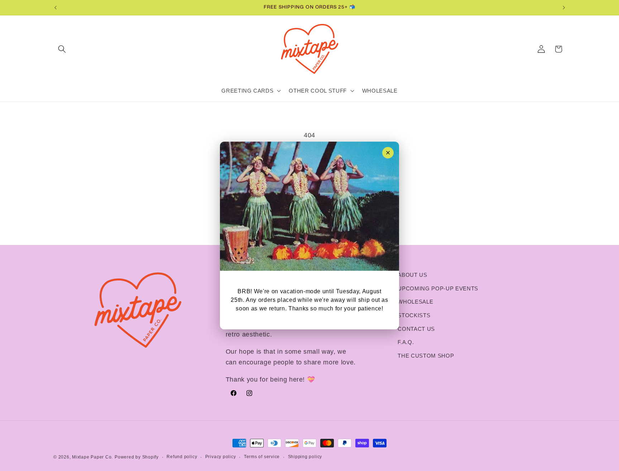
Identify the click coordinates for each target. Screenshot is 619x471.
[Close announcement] (388, 152)
